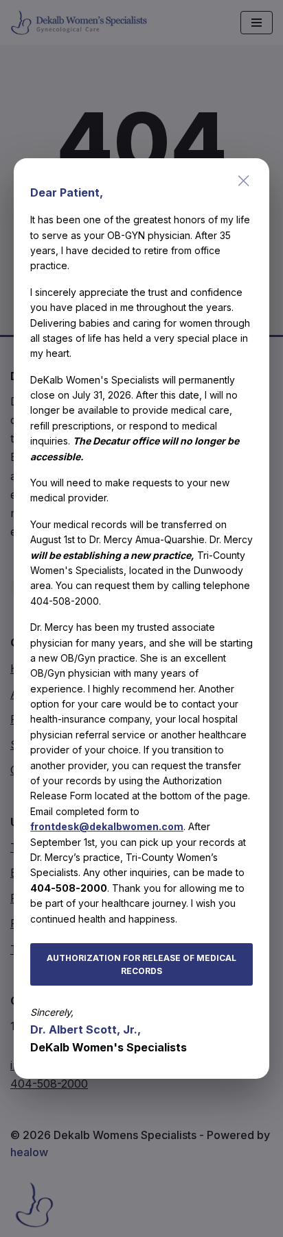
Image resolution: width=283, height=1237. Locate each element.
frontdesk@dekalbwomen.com (106, 826)
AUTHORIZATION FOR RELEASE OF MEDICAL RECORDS (141, 964)
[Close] (244, 181)
